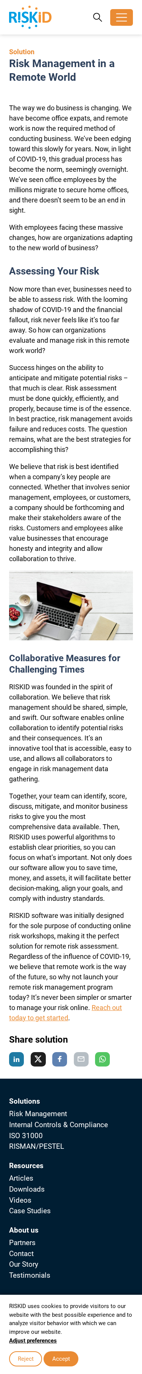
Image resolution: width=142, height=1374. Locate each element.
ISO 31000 (26, 1135)
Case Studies (30, 1210)
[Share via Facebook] (59, 1059)
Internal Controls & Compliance (58, 1124)
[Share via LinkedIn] (16, 1059)
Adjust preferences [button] (33, 1340)
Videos (20, 1200)
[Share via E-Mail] (81, 1059)
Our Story (23, 1264)
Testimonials (29, 1275)
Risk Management (38, 1113)
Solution (21, 52)
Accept (61, 1358)
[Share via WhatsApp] (102, 1059)
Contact (21, 1253)
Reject (26, 1358)
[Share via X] (38, 1059)
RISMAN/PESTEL (36, 1146)
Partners (22, 1242)
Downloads (27, 1189)
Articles (21, 1178)
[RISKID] (30, 17)
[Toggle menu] (121, 17)
